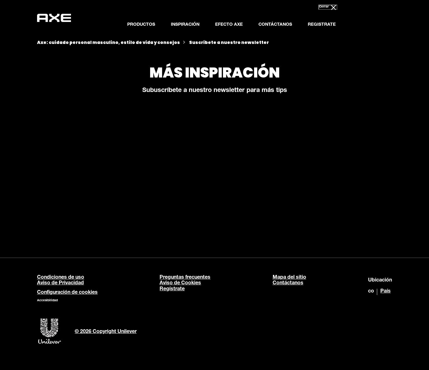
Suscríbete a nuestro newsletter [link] (229, 42)
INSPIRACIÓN (185, 25)
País (385, 291)
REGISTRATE (322, 25)
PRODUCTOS (141, 25)
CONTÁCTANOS (275, 25)
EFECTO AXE (229, 25)
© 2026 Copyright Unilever (106, 332)
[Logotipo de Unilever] (49, 343)
